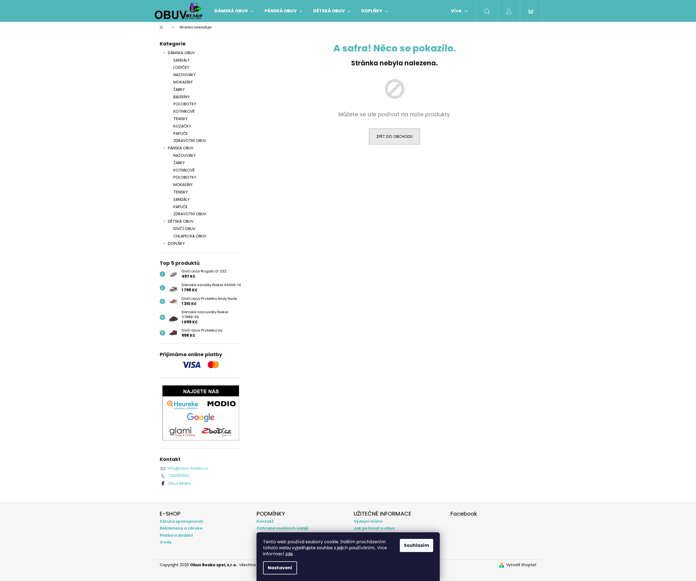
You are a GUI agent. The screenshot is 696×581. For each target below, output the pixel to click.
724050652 (178, 475)
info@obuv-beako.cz (188, 468)
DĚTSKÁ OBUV (180, 221)
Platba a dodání (176, 535)
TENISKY (180, 118)
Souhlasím (416, 545)
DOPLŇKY (176, 243)
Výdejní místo (368, 521)
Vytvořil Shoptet (521, 565)
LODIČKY (181, 67)
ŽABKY (179, 89)
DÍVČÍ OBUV (184, 228)
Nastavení (280, 568)
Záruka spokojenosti (181, 521)
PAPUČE (180, 133)
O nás (165, 542)
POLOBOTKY (184, 104)
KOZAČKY (182, 126)
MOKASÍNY (183, 82)
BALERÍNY (181, 97)
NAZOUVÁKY (184, 74)
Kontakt (265, 521)
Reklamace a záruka (181, 528)
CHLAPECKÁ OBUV (189, 236)
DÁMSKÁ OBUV (181, 53)
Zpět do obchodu (394, 136)
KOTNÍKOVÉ (184, 111)
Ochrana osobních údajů (282, 528)
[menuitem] (234, 11)
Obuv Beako (179, 483)
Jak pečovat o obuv (374, 528)
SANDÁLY (181, 60)
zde (289, 554)
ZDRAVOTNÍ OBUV (189, 140)
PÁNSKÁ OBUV (180, 148)
